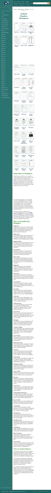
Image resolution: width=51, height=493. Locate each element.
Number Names (4, 87)
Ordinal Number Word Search (24, 142)
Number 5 (3, 75)
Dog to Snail (16, 74)
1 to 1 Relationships (5, 14)
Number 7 (3, 81)
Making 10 (3, 30)
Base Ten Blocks (4, 18)
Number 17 (3, 52)
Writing (20, 3)
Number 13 (3, 44)
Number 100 (3, 38)
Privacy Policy (40, 491)
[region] (6, 249)
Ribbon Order (24, 32)
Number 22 (3, 64)
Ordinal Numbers (4, 95)
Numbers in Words (4, 89)
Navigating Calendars (16, 128)
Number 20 (3, 60)
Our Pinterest (47, 491)
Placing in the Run (31, 32)
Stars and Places (16, 46)
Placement (31, 127)
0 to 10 (2, 13)
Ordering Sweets (24, 156)
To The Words (31, 115)
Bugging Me (31, 45)
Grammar (23, 1)
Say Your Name (31, 88)
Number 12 (3, 42)
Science (31, 3)
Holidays (27, 3)
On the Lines (16, 87)
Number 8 (3, 83)
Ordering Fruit (16, 169)
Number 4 (3, 73)
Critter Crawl (16, 141)
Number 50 (3, 77)
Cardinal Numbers (4, 20)
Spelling (27, 1)
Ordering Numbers (4, 93)
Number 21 (3, 62)
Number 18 (3, 54)
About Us (35, 491)
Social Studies (16, 5)
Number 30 (3, 72)
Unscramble (31, 74)
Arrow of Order (24, 128)
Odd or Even (3, 91)
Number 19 (3, 56)
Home (15, 9)
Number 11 (3, 40)
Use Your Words (24, 74)
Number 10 (3, 36)
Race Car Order (31, 141)
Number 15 (3, 48)
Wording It (16, 100)
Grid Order (23, 114)
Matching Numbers (5, 32)
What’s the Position (23, 169)
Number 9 (3, 85)
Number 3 (3, 70)
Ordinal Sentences (24, 88)
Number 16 (3, 50)
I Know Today (24, 45)
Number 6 (3, 79)
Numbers (27, 9)
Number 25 (3, 68)
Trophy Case (16, 32)
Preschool (28, 5)
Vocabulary (15, 3)
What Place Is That (31, 156)
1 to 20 (2, 16)
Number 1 (3, 34)
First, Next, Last (4, 26)
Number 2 (3, 58)
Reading (18, 1)
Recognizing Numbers (5, 97)
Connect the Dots (4, 24)
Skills (24, 3)
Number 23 (3, 66)
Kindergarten (22, 5)
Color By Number (4, 22)
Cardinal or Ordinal (23, 101)
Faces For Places (31, 101)
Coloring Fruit (17, 156)
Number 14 (3, 46)
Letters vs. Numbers (5, 28)
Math (14, 1)
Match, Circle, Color (17, 115)
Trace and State (31, 169)
